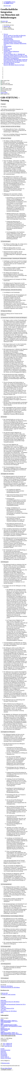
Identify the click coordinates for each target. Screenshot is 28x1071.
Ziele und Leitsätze (15, 36)
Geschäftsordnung (14, 58)
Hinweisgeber (4, 1054)
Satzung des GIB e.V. (19, 55)
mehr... (2, 1012)
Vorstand (12, 55)
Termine (10, 51)
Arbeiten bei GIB (8, 48)
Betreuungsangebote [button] (8, 39)
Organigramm (4, 1055)
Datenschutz (3, 1052)
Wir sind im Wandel (8, 54)
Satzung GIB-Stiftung (6, 1058)
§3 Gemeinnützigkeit (5, 241)
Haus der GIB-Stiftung (17, 60)
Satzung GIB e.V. (5, 1056)
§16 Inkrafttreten (4, 978)
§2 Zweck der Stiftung (6, 138)
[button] (2, 92)
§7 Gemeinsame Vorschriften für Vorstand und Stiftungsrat (13, 317)
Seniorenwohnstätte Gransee (10, 42)
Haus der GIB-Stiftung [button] (9, 63)
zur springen (9, 1)
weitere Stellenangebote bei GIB (8, 1035)
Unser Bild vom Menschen (19, 35)
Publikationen (16, 51)
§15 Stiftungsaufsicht (5, 963)
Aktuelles (6, 51)
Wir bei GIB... (7, 36)
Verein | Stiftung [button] (7, 52)
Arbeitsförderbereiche (15, 40)
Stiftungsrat (10, 56)
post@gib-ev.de (8, 1046)
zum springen (8, 3)
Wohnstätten (6, 40)
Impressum (3, 1051)
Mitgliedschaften (17, 59)
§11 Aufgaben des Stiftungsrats (8, 731)
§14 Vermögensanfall (5, 946)
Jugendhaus (16, 43)
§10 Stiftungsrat (4, 561)
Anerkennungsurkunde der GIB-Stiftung (10, 987)
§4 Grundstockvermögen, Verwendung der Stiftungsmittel (13, 258)
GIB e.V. (15, 54)
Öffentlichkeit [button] (7, 50)
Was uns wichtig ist (8, 35)
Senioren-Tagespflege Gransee (13, 43)
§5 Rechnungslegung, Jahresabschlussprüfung (11, 289)
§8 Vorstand (3, 416)
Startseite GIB (7, 26)
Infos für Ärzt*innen (15, 62)
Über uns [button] (6, 34)
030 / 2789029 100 (7, 1043)
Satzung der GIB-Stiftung (7, 986)
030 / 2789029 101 (7, 1044)
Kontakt (2, 1048)
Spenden (6, 47)
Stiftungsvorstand (17, 56)
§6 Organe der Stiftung (6, 311)
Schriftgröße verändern (6, 1069)
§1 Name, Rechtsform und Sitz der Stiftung (10, 126)
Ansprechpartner (7, 46)
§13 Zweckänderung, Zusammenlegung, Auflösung (12, 916)
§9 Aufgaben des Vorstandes (7, 473)
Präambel (3, 104)
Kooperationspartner (8, 59)
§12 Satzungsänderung (6, 884)
